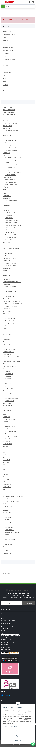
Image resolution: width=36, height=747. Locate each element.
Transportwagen (7, 405)
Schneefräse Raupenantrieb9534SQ (13, 496)
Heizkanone (6, 416)
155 (4, 452)
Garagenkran (6, 344)
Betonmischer (7, 337)
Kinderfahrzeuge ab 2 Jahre (13, 225)
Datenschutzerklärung (11, 595)
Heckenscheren (7, 135)
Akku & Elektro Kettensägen (13, 157)
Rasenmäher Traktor (9, 299)
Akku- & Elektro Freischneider (13, 304)
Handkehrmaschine (8, 347)
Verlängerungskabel (8, 408)
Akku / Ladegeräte (8, 512)
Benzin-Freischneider (11, 306)
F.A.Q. (4, 38)
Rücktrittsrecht (7, 72)
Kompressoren (7, 354)
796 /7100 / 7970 (7, 462)
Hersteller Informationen (10, 69)
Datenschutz (14, 726)
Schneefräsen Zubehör (11, 439)
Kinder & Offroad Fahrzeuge (11, 213)
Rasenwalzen (7, 275)
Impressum (6, 726)
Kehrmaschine (7, 484)
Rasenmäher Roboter (11, 296)
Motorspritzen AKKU (11, 179)
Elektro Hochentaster (11, 150)
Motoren (5, 547)
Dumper (5, 251)
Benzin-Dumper (9, 256)
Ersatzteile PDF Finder (9, 34)
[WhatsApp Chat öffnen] (33, 744)
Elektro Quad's (9, 217)
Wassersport (6, 242)
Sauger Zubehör (9, 388)
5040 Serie (8, 517)
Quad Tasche (7, 491)
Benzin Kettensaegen (11, 160)
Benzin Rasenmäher (10, 291)
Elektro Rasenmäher (10, 294)
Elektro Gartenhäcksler (11, 133)
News (4, 56)
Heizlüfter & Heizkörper (9, 349)
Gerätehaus (6, 205)
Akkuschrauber (7, 334)
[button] (29, 2)
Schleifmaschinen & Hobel (10, 391)
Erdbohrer (6, 474)
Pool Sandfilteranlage (11, 200)
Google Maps (6, 53)
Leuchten (5, 359)
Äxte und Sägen (7, 125)
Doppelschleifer (9, 393)
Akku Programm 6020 (9, 114)
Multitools (6, 273)
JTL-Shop (21, 745)
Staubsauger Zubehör (9, 506)
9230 (4, 467)
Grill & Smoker (7, 208)
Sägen (5, 369)
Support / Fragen (8, 47)
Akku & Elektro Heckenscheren (13, 138)
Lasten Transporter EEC (11, 237)
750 (4, 457)
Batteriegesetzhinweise (9, 91)
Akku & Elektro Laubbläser (12, 165)
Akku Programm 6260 (9, 117)
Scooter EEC (8, 240)
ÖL (4, 489)
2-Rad (6, 537)
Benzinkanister (7, 472)
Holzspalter (6, 152)
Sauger (5, 386)
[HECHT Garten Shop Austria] (9, 2)
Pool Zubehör (9, 203)
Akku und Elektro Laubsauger (13, 172)
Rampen (5, 494)
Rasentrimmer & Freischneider (11, 301)
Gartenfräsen (7, 261)
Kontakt (5, 81)
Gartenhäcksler (7, 128)
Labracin (5, 567)
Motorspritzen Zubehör (11, 184)
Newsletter (6, 66)
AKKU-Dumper (9, 253)
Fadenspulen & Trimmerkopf (11, 532)
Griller (5, 477)
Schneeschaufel (7, 443)
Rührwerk (6, 364)
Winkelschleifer (9, 400)
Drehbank (6, 342)
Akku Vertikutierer (10, 318)
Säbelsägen (8, 381)
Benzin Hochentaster (11, 148)
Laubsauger (6, 170)
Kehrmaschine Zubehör (11, 426)
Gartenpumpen (7, 268)
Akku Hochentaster (10, 145)
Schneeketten (7, 441)
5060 (4, 455)
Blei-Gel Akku (9, 525)
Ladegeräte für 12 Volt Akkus (11, 356)
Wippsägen (6, 187)
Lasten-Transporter (10, 227)
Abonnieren (28, 603)
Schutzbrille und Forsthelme (11, 501)
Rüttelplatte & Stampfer (9, 366)
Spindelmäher (7, 328)
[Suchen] (3, 6)
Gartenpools (6, 198)
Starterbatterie (9, 529)
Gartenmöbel (7, 195)
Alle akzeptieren (18, 731)
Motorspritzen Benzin (11, 182)
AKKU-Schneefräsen (10, 431)
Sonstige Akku (9, 527)
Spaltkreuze (6, 504)
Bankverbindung (7, 31)
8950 (4, 464)
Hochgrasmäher (7, 326)
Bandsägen (8, 371)
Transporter (8, 544)
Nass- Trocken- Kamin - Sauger (12, 361)
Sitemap (5, 84)
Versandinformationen (9, 63)
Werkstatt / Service (8, 50)
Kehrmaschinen (7, 424)
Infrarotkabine (7, 482)
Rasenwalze (6, 308)
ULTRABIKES (6, 573)
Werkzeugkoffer (7, 410)
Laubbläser (6, 162)
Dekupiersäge (9, 373)
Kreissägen (8, 378)
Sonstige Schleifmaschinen (12, 398)
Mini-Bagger (6, 270)
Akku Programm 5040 (9, 112)
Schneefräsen (7, 429)
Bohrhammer (7, 339)
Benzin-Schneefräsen (11, 434)
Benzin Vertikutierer (10, 321)
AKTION (6, 550)
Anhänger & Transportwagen (11, 248)
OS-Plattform (6, 41)
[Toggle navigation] (2, 1)
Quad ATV (8, 542)
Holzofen (5, 421)
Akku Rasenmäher (10, 289)
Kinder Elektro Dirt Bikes (12, 220)
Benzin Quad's (9, 215)
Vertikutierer (6, 316)
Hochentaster (7, 143)
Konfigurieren (18, 736)
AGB (4, 78)
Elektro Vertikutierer (10, 323)
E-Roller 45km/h (9, 232)
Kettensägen (6, 155)
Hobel (6, 396)
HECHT (5, 570)
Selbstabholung (7, 44)
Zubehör (5, 189)
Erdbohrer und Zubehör (10, 258)
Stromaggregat (7, 403)
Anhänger (6, 469)
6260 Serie (8, 522)
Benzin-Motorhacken (11, 263)
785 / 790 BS (6, 459)
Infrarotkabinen (7, 210)
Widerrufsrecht (7, 94)
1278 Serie (8, 515)
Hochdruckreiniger (8, 351)
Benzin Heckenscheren (11, 140)
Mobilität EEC (7, 230)
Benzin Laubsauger (10, 174)
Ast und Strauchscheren (10, 123)
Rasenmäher (6, 284)
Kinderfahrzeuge (10, 539)
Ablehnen (18, 740)
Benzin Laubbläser (10, 167)
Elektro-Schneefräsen (11, 436)
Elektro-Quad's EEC (10, 235)
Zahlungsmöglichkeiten (9, 59)
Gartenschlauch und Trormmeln (12, 281)
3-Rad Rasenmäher (10, 286)
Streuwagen (6, 313)
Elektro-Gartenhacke (11, 265)
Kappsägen (8, 376)
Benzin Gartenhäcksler (11, 130)
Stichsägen (8, 383)
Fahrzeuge (6, 534)
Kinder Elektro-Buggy (11, 222)
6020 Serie (8, 520)
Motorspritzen (7, 177)
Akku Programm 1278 (9, 109)
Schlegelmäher (7, 311)
